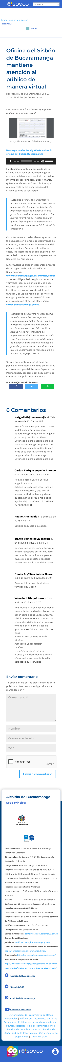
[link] (17, 6)
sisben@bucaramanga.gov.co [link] (22, 304)
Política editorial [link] (15, 1025)
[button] (54, 28)
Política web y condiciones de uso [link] (37, 1022)
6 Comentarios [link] (33, 97)
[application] (31, 161)
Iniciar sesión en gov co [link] (14, 20)
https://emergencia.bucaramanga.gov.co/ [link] (36, 955)
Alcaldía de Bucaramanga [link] (25, 93)
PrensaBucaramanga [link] (20, 1009)
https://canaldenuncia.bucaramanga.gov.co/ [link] (25, 951)
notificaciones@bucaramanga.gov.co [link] (32, 942)
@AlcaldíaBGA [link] (17, 987)
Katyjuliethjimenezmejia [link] (30, 417)
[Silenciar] (42, 161)
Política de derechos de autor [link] (24, 1029)
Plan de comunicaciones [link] (41, 1025)
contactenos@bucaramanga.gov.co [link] (41, 934)
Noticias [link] (18, 97)
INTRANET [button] (6, 23)
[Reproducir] (10, 161)
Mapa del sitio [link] (39, 1036)
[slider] (49, 161)
